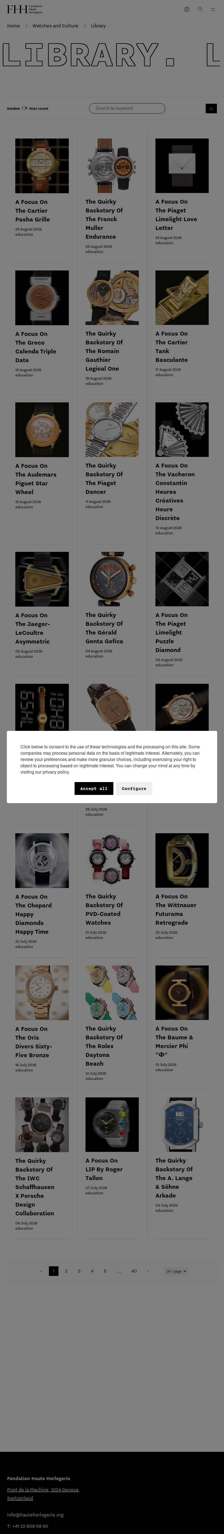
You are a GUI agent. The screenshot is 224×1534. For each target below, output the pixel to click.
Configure (134, 788)
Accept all (94, 788)
